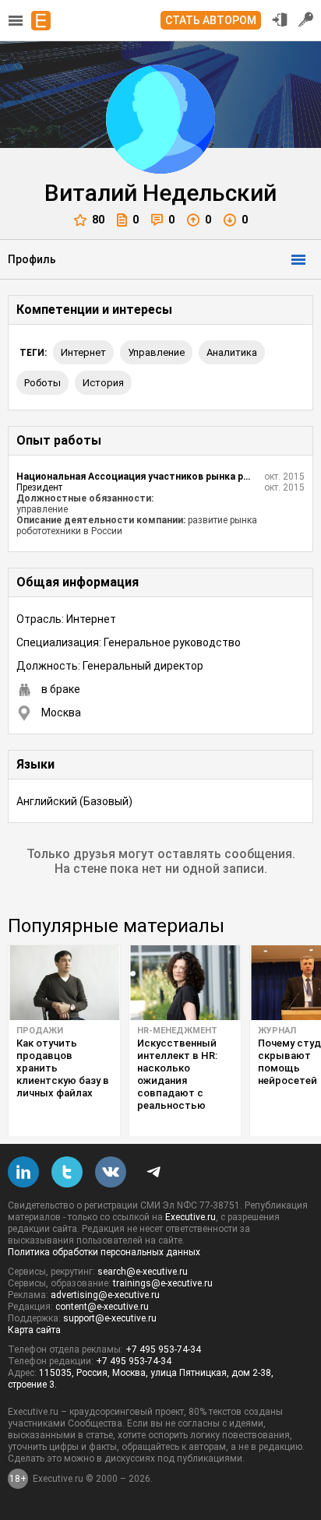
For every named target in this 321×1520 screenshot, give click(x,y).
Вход (279, 19)
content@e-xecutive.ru (102, 1306)
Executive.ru (190, 1217)
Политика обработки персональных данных (104, 1252)
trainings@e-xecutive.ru (163, 1283)
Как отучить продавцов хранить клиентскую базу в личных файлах (62, 1068)
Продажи (39, 1031)
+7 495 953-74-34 (163, 1349)
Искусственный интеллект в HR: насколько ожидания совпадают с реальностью (177, 1074)
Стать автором (210, 20)
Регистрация (306, 19)
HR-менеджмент (177, 1031)
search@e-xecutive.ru (142, 1271)
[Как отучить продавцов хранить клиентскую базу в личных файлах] (64, 982)
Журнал (277, 1031)
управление (156, 352)
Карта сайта (34, 1330)
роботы (42, 383)
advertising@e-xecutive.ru (105, 1295)
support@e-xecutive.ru (110, 1318)
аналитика (231, 352)
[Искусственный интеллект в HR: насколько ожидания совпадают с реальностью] (185, 982)
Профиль (32, 259)
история (103, 383)
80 (98, 219)
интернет (83, 352)
